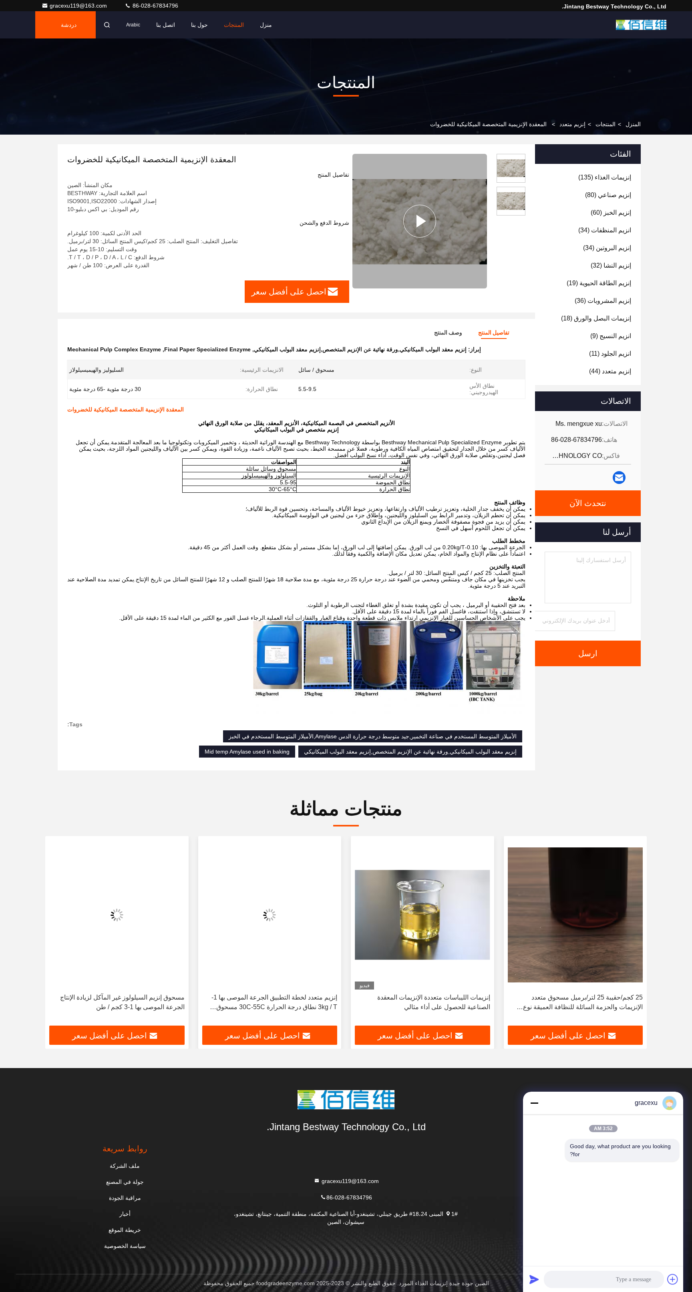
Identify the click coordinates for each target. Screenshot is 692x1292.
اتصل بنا (165, 25)
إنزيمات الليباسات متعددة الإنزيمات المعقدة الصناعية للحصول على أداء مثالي (433, 1002)
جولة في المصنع (125, 1182)
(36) (603, 300)
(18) (596, 318)
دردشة (68, 25)
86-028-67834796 (154, 5)
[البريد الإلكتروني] (619, 477)
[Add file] (672, 1279)
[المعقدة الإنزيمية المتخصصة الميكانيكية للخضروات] (419, 221)
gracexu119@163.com (79, 5)
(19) (599, 283)
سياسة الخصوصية (125, 1246)
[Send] (534, 1279)
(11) (610, 353)
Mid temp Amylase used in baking (247, 751)
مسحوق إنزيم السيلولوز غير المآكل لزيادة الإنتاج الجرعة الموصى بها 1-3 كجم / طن (122, 1002)
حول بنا (199, 25)
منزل (266, 25)
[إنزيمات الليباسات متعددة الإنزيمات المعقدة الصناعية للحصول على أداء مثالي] (422, 915)
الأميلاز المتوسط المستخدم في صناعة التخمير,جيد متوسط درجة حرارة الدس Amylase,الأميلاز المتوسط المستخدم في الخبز (373, 736)
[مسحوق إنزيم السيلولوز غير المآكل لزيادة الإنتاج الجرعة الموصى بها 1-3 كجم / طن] (117, 915)
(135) (604, 177)
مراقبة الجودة (125, 1198)
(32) (611, 265)
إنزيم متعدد (572, 124)
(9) (610, 336)
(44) (610, 371)
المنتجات (234, 25)
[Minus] (534, 1103)
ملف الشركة (125, 1166)
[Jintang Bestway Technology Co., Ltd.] (641, 24)
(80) (608, 194)
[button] (632, 933)
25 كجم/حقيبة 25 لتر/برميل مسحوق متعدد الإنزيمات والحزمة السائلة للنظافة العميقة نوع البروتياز (583, 1003)
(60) (611, 212)
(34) (604, 230)
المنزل (633, 124)
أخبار (125, 1214)
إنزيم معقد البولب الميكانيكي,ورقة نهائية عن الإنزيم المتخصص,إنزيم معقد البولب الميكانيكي (410, 751)
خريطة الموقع (125, 1230)
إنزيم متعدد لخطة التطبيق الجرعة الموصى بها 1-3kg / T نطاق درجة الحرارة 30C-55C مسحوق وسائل (274, 1003)
